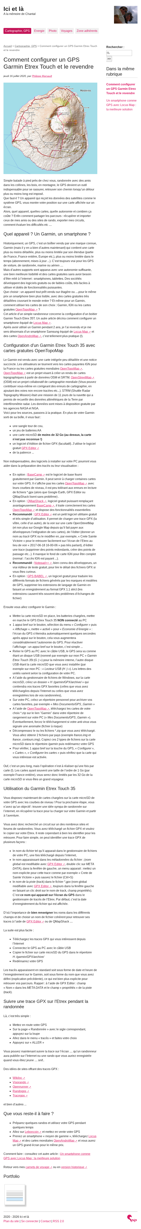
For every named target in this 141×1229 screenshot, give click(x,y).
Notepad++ (41, 562)
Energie (39, 30)
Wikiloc (17, 1077)
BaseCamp (34, 474)
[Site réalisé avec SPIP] (132, 1219)
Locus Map (40, 322)
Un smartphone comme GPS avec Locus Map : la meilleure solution (121, 105)
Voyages (66, 30)
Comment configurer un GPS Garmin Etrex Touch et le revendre (121, 89)
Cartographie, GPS (17, 30)
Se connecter (29, 1221)
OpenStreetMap (81, 377)
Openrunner (20, 1086)
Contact (46, 1221)
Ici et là (13, 9)
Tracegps (19, 1095)
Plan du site (11, 1221)
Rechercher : (115, 47)
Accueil (7, 46)
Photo (53, 30)
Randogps (19, 1091)
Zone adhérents (87, 30)
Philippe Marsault (42, 76)
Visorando (19, 1082)
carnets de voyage (37, 1167)
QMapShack (35, 501)
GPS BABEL (35, 576)
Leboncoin (32, 1131)
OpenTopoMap (25, 309)
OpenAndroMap (28, 336)
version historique (72, 1167)
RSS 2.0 (58, 1221)
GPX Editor (28, 448)
